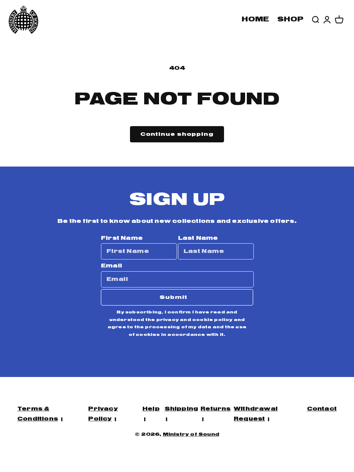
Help (151, 409)
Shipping (181, 409)
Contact (322, 409)
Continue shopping (177, 134)
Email (111, 266)
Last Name (198, 238)
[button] (339, 19)
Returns (216, 409)
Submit (173, 297)
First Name (122, 238)
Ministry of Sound (191, 434)
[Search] (315, 19)
